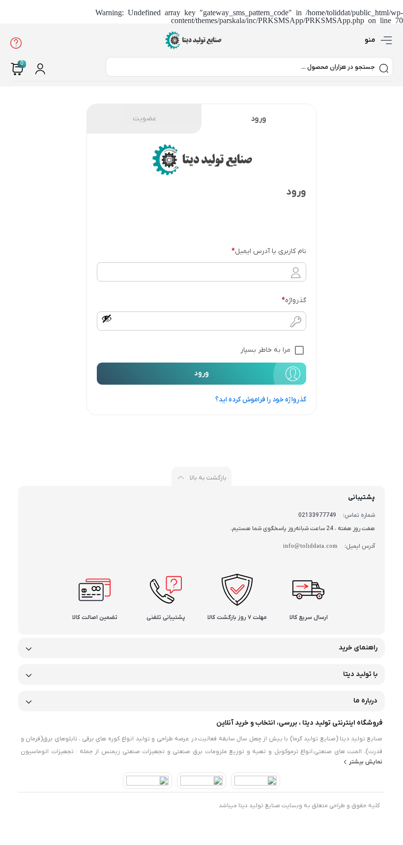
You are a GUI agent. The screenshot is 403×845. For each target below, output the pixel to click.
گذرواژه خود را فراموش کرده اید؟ (260, 399)
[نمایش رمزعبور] (106, 318)
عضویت (144, 118)
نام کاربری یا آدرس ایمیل (268, 251)
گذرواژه (294, 300)
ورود (258, 119)
